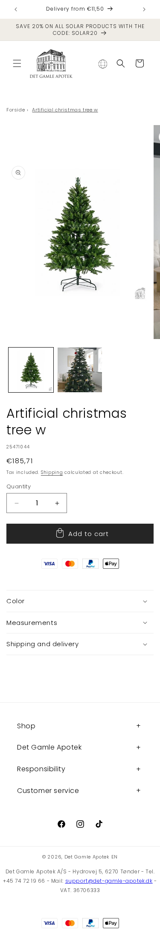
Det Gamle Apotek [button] (49, 747)
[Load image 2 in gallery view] (80, 370)
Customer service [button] (48, 791)
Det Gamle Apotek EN (91, 856)
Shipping (52, 472)
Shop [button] (26, 726)
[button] (17, 63)
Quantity (18, 486)
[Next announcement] (144, 9)
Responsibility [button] (41, 769)
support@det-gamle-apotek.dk (109, 880)
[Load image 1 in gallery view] (31, 370)
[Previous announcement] (15, 9)
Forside (15, 109)
